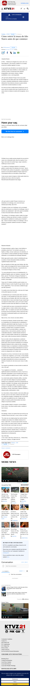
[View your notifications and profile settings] (27, 571)
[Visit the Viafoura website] (25, 599)
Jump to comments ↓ (6, 448)
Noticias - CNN (14, 442)
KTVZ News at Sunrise (11, 18)
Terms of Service (5, 649)
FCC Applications (5, 644)
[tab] (5, 571)
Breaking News (5, 658)
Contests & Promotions (6, 660)
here (8, 557)
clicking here (6, 552)
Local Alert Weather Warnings (8, 665)
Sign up (26, 562)
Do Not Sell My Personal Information (10, 651)
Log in (22, 562)
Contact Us (4, 640)
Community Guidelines (6, 639)
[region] (15, 581)
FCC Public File (5, 646)
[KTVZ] (10, 8)
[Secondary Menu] (3, 8)
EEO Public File (5, 642)
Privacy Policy (4, 647)
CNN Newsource (6, 47)
